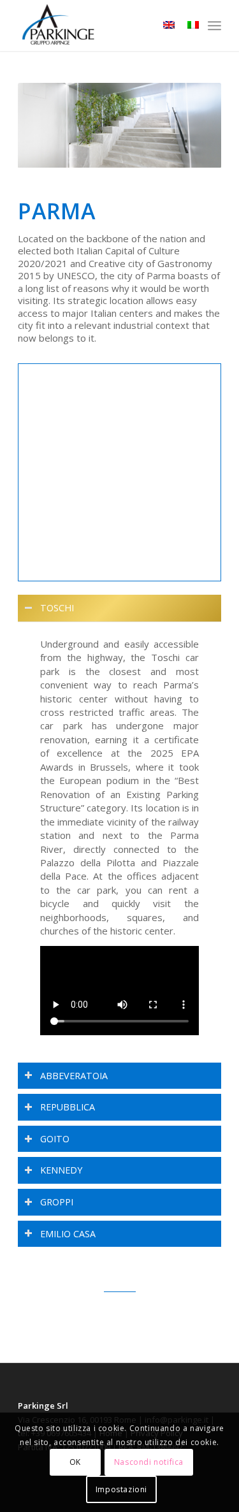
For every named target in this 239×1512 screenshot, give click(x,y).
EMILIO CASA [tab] (68, 1234)
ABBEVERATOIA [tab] (74, 1076)
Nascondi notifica (149, 1462)
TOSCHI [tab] (57, 608)
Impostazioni (121, 1489)
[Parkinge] (99, 25)
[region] (119, 838)
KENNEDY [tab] (61, 1170)
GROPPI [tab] (56, 1202)
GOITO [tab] (54, 1139)
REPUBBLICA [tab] (67, 1107)
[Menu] (214, 25)
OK (75, 1462)
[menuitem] (214, 25)
